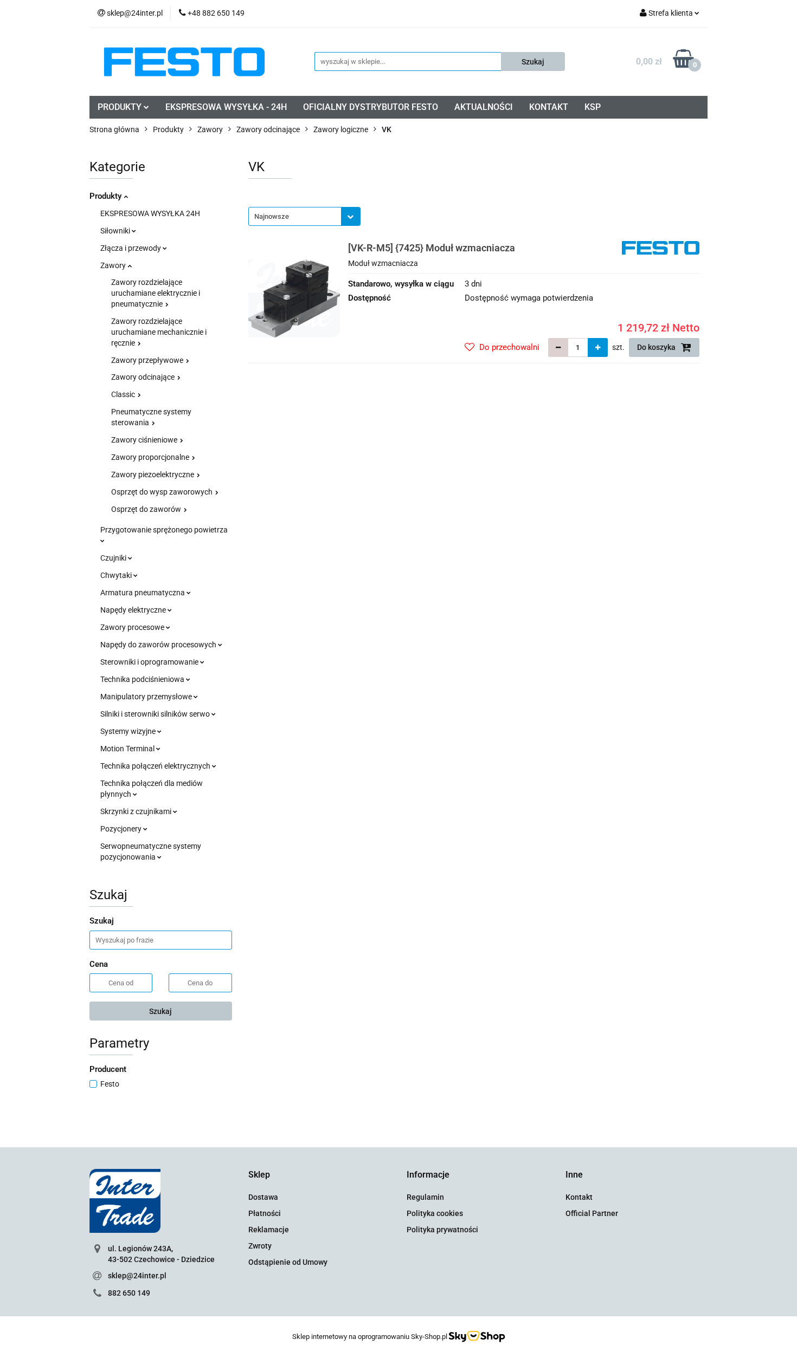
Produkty (106, 196)
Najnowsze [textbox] (271, 216)
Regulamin (425, 1197)
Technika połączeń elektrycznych (156, 766)
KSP (592, 107)
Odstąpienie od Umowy (287, 1262)
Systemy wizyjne (128, 731)
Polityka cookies (435, 1213)
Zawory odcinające (143, 377)
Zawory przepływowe (148, 360)
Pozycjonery (121, 828)
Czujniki (114, 558)
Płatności (264, 1213)
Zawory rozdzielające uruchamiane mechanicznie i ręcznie (159, 332)
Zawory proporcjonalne (151, 457)
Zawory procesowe (133, 627)
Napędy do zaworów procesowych (159, 644)
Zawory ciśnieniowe (145, 439)
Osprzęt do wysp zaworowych (162, 491)
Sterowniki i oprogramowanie (150, 662)
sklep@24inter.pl (137, 1275)
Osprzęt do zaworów (147, 509)
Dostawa (263, 1197)
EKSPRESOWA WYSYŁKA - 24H (226, 107)
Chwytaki (116, 575)
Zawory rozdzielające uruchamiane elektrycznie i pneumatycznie (155, 293)
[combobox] (304, 216)
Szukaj (160, 1011)
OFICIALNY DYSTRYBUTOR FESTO (370, 107)
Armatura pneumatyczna (143, 592)
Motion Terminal (128, 748)
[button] (259, 1175)
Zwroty (260, 1246)
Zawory (113, 265)
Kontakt (579, 1197)
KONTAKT (548, 107)
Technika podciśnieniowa (143, 679)
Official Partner (591, 1213)
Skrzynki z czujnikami (136, 811)
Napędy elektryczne (134, 610)
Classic (124, 394)
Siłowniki (116, 230)
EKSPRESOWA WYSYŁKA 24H (150, 213)
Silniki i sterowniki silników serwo (155, 714)
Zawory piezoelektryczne (153, 474)
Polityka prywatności (442, 1229)
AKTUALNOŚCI (483, 107)
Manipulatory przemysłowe (147, 696)
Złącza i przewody (131, 248)
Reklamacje (268, 1229)
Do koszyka (657, 347)
